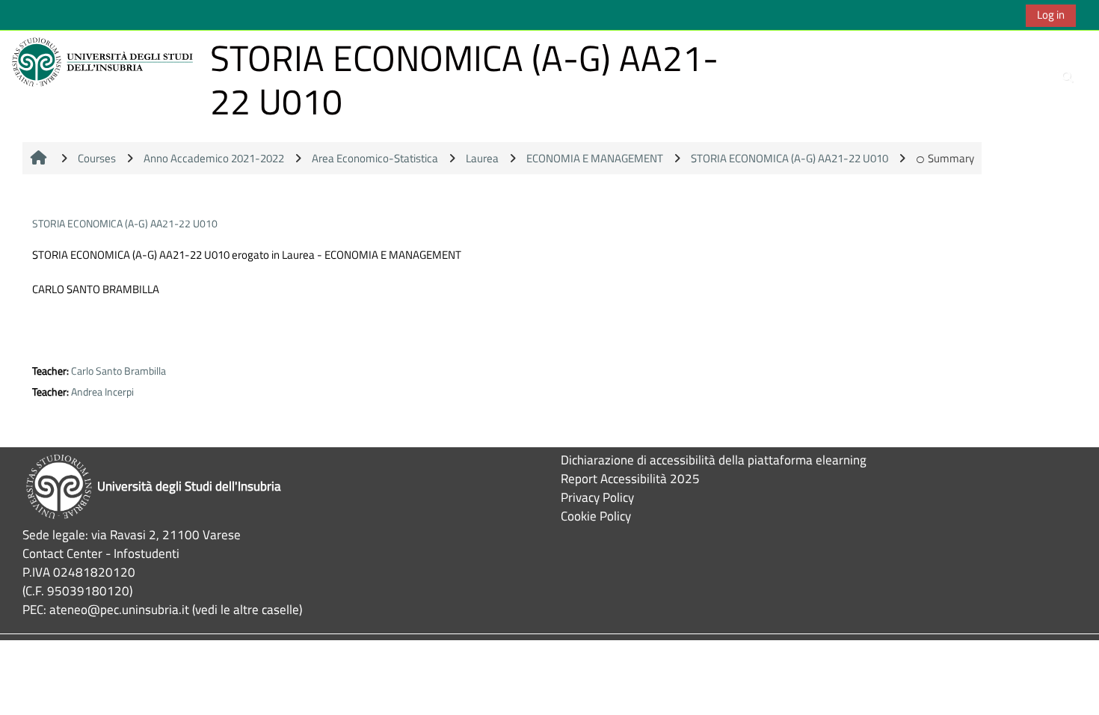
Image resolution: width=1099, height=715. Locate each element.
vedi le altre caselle (247, 609)
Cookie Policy (596, 515)
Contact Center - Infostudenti (100, 553)
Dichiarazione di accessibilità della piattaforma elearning (713, 459)
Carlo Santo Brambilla (118, 370)
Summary (951, 158)
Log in (1051, 14)
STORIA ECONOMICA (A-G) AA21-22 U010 (125, 223)
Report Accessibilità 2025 (630, 478)
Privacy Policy (597, 497)
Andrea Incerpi (102, 391)
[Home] (104, 61)
